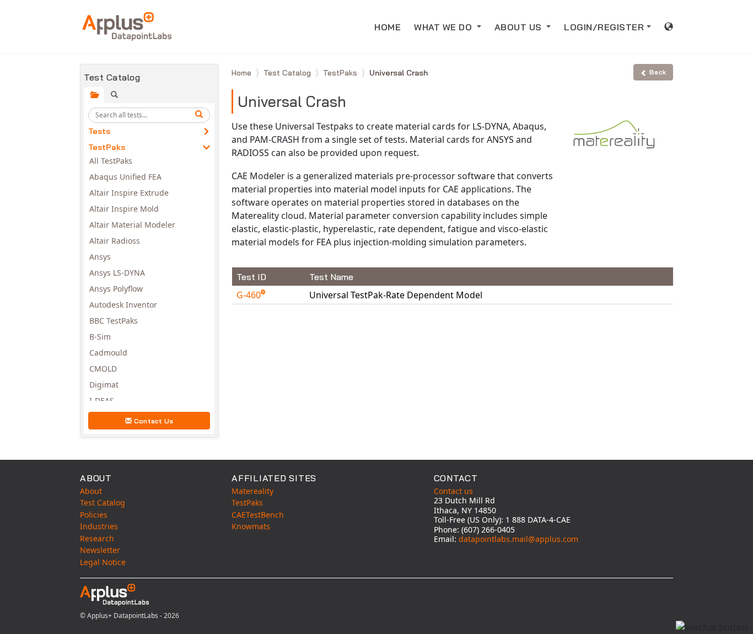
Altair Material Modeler (132, 224)
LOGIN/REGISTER (604, 27)
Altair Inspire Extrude (129, 192)
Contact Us (154, 421)
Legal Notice (103, 562)
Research (97, 538)
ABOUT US (519, 27)
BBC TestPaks (113, 320)
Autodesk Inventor (123, 304)
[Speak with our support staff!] (711, 627)
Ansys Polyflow (116, 288)
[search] (200, 115)
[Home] (127, 26)
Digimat (104, 384)
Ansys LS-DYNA (117, 272)
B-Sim (100, 336)
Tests (99, 131)
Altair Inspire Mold (124, 208)
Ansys (100, 256)
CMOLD (103, 368)
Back (657, 72)
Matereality (252, 491)
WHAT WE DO (444, 27)
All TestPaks (110, 160)
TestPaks (106, 147)
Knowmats (251, 526)
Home (243, 73)
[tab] (94, 95)
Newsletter (100, 550)
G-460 (249, 295)
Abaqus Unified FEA (125, 176)
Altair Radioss (114, 240)
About (91, 491)
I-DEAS (101, 400)
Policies (93, 514)
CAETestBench (258, 514)
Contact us (453, 491)
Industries (99, 526)
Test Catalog (288, 73)
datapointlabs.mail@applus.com (518, 539)
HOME (387, 27)
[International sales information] (669, 26)
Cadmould (108, 352)
